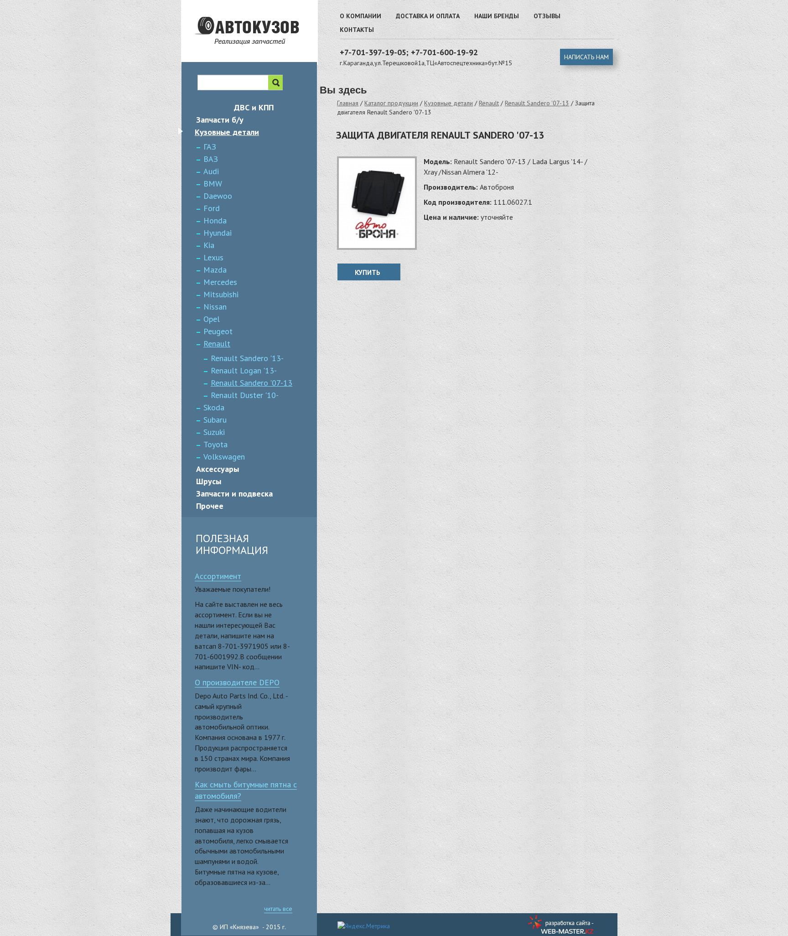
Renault (489, 103)
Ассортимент (218, 576)
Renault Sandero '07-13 (537, 103)
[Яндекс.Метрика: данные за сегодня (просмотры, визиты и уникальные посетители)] (363, 926)
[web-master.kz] (562, 924)
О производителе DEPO (237, 682)
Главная (347, 103)
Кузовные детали (448, 103)
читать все (278, 909)
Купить (367, 272)
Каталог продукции (391, 103)
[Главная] (263, 48)
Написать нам (586, 57)
